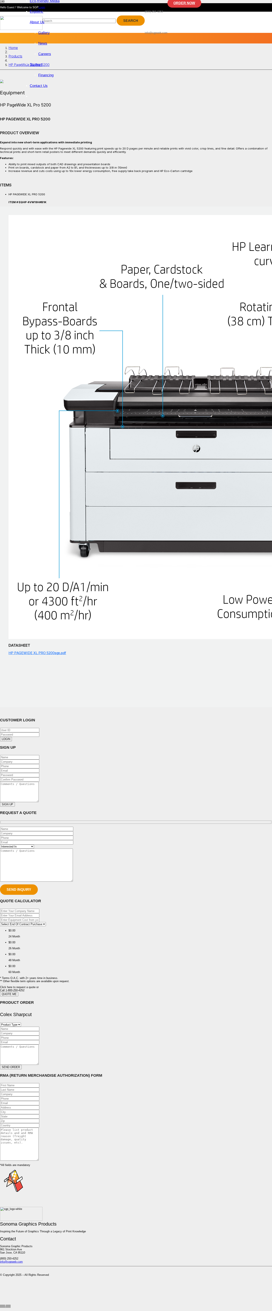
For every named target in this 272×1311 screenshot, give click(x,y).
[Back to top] (5, 1306)
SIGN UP (7, 804)
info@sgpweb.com (11, 1261)
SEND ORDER (11, 1067)
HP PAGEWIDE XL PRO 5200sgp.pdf (37, 653)
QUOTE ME (9, 994)
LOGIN (6, 739)
